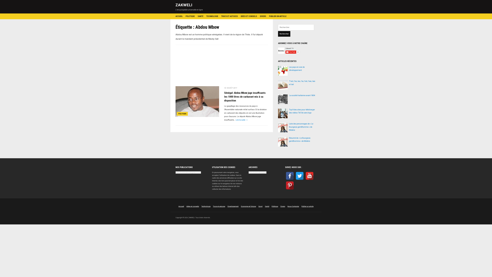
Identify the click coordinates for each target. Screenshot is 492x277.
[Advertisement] (222, 67)
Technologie (212, 16)
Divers (263, 16)
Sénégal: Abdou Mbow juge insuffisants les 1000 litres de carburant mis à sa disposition (245, 96)
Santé (200, 16)
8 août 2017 (232, 88)
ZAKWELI (184, 5)
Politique (190, 16)
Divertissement (233, 206)
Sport (260, 206)
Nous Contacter (293, 206)
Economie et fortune (248, 206)
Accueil (179, 16)
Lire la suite (242, 120)
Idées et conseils (249, 16)
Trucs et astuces (229, 16)
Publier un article (277, 16)
